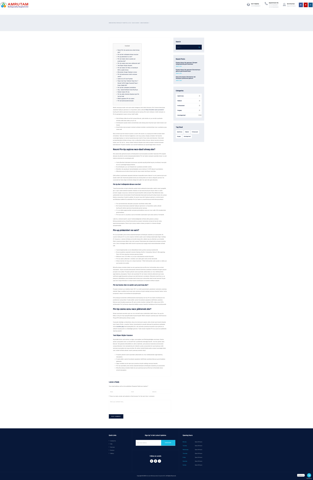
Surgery (179, 110)
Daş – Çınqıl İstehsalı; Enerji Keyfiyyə (128, 89)
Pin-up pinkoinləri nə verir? (125, 56)
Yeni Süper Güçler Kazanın (125, 65)
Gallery (112, 453)
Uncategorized (181, 115)
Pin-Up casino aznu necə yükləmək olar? (129, 63)
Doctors (112, 450)
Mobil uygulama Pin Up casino (126, 98)
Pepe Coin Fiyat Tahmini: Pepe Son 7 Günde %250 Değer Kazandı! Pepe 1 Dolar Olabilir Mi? (128, 83)
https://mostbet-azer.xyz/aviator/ (154, 109)
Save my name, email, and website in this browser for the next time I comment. (132, 396)
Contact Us (113, 440)
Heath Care (180, 96)
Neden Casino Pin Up (123, 92)
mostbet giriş (120, 326)
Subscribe (168, 442)
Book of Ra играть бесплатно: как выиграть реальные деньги (185, 77)
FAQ (111, 444)
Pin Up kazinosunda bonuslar (126, 100)
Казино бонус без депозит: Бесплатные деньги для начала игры (188, 70)
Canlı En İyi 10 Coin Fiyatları (125, 78)
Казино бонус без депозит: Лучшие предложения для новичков (186, 63)
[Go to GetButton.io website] (309, 478)
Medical (179, 101)
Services (112, 447)
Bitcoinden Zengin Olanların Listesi (127, 72)
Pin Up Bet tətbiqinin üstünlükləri (127, 87)
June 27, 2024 (179, 66)
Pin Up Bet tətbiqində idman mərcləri (128, 54)
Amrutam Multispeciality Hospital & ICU (156, 475)
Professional (180, 105)
